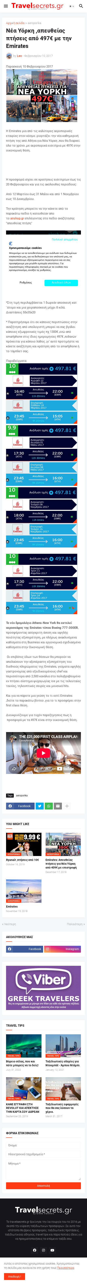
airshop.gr (17, 218)
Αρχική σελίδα (15, 23)
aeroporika (34, 23)
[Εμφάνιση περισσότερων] (67, 806)
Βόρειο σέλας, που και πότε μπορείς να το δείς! (22, 1063)
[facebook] (34, 1250)
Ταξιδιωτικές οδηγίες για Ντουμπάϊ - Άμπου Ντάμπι (63, 1063)
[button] (5, 6)
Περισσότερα (65, 1267)
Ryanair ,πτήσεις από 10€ (22, 859)
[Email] (58, 806)
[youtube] (52, 1250)
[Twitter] (40, 806)
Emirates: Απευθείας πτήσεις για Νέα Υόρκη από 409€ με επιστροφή (61, 863)
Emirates (12, 906)
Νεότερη (10, 924)
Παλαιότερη (75, 924)
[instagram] (43, 1250)
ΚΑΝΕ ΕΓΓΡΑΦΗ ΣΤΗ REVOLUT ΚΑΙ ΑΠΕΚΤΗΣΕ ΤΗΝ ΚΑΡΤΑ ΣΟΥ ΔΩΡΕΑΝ (22, 1108)
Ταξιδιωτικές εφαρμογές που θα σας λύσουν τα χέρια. (62, 1108)
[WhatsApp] (49, 806)
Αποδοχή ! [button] (14, 1276)
